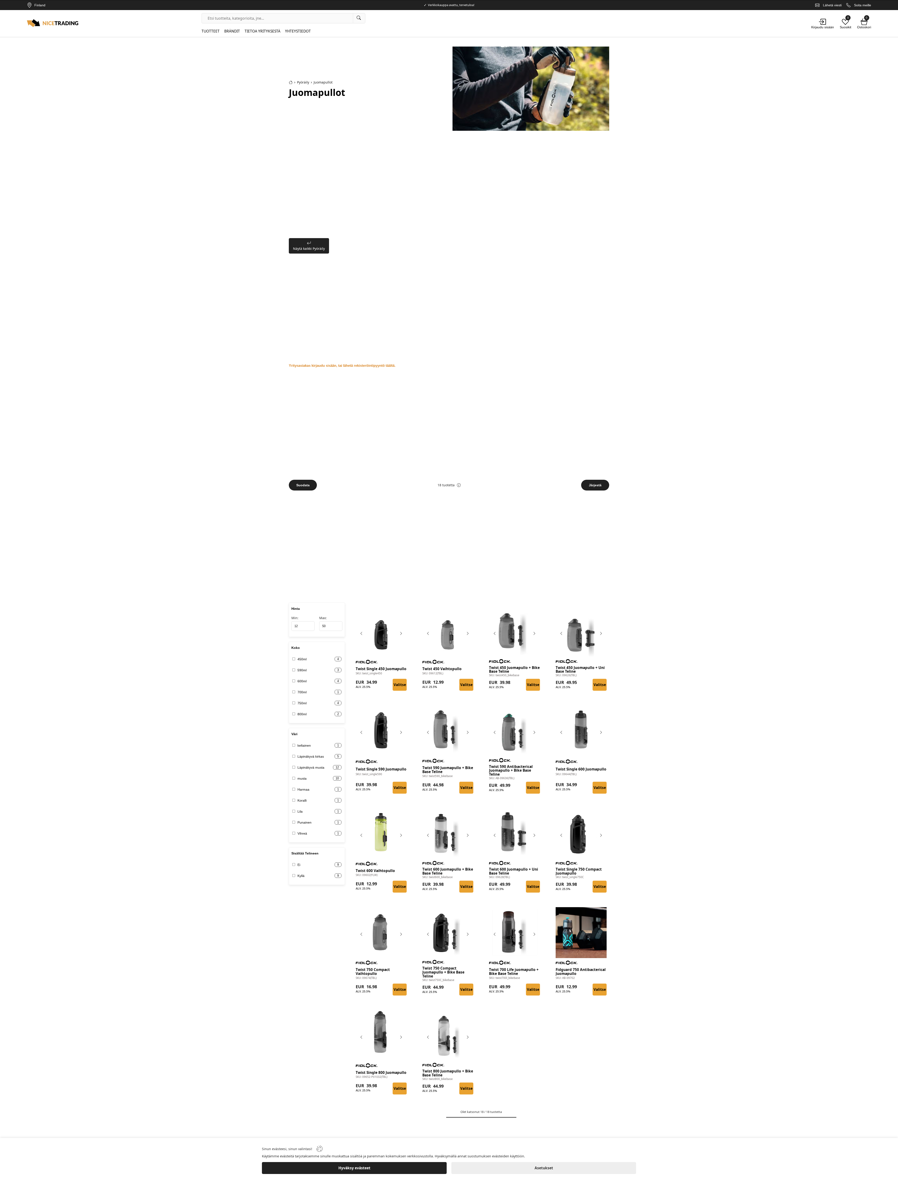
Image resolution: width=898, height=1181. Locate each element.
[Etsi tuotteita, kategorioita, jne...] (359, 18)
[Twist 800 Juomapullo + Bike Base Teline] (447, 1035)
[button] (459, 485)
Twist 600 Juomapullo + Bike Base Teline (447, 872)
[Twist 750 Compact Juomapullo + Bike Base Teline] (447, 932)
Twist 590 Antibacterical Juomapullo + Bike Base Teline (511, 771)
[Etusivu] (291, 82)
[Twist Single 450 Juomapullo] (381, 631)
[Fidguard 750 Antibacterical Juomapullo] (581, 932)
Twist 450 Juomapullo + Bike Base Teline (514, 670)
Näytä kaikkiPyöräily (309, 248)
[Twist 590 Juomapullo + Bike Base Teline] (447, 730)
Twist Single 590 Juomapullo (381, 769)
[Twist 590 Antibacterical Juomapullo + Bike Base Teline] (514, 730)
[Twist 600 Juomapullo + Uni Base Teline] (514, 833)
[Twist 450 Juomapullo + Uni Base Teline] (581, 631)
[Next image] (401, 633)
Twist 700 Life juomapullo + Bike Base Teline (514, 972)
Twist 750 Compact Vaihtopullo (373, 972)
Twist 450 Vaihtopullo (442, 669)
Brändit (232, 31)
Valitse (400, 684)
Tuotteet (211, 31)
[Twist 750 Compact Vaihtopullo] (381, 932)
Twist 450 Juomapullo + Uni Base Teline (580, 670)
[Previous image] (361, 633)
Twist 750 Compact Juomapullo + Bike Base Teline (443, 972)
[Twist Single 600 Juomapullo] (581, 730)
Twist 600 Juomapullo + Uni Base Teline (513, 872)
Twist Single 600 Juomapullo (581, 769)
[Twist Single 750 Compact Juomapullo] (581, 833)
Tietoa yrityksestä (262, 31)
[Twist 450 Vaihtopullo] (447, 631)
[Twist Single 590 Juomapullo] (381, 730)
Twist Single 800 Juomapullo (381, 1073)
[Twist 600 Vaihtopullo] (381, 833)
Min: (294, 618)
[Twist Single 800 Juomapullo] (381, 1035)
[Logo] (52, 23)
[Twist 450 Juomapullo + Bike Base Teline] (514, 631)
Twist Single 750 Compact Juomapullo (579, 872)
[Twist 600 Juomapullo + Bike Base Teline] (447, 833)
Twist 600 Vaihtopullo (375, 871)
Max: (323, 618)
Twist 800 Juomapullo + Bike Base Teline (447, 1073)
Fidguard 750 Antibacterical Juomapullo (581, 972)
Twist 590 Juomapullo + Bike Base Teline (447, 770)
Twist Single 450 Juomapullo (381, 669)
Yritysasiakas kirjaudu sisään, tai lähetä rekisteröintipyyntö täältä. (342, 365)
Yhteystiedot (298, 31)
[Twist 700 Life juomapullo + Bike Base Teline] (514, 932)
